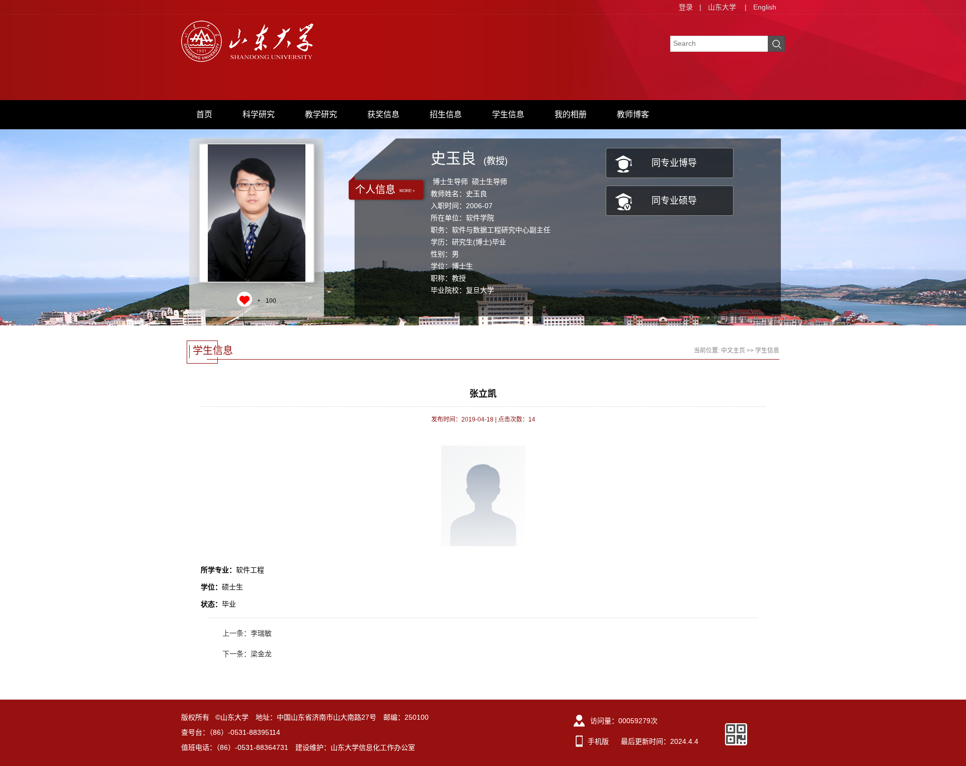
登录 (686, 7)
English (764, 7)
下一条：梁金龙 (247, 654)
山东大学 (722, 7)
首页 (204, 114)
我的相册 (570, 114)
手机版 (598, 741)
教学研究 (321, 114)
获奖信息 (383, 114)
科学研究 (259, 114)
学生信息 (508, 114)
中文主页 (733, 350)
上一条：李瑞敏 (247, 633)
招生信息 (446, 114)
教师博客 (633, 114)
